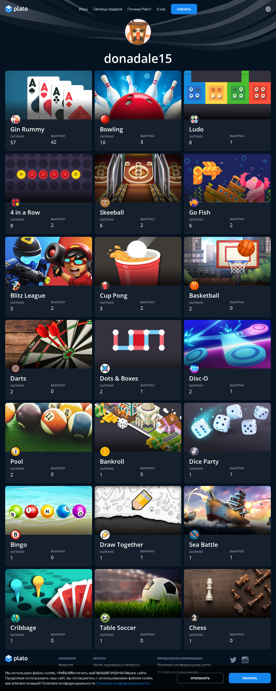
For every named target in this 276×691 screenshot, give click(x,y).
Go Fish (199, 212)
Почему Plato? (139, 9)
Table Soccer (118, 627)
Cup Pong (113, 295)
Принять (249, 678)
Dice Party (204, 461)
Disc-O (198, 378)
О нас (161, 9)
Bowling (111, 129)
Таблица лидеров (107, 9)
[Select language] (268, 9)
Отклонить (200, 678)
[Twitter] (233, 660)
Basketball (204, 295)
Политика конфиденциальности (122, 683)
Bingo (18, 544)
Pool (16, 461)
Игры (83, 9)
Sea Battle (203, 544)
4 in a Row (25, 212)
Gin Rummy (27, 129)
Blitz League (27, 295)
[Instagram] (245, 660)
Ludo (196, 129)
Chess (197, 627)
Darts (18, 378)
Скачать (184, 9)
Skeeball (112, 212)
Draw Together (121, 544)
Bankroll (112, 461)
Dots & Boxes (119, 378)
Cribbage (23, 627)
